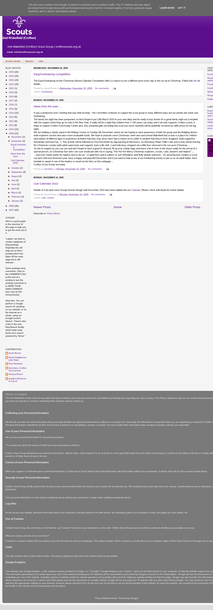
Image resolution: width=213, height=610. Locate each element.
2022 (12, 84)
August (15, 176)
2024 (12, 76)
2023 (12, 80)
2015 (12, 109)
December (16, 137)
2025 (12, 72)
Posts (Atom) (53, 213)
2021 (12, 88)
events (50, 198)
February (16, 196)
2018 (12, 96)
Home (118, 207)
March (14, 192)
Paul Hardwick (16, 364)
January (15, 201)
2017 (12, 100)
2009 (12, 133)
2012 (12, 121)
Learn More (167, 8)
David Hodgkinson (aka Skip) (18, 358)
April (13, 188)
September (17, 172)
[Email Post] (114, 88)
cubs (40, 61)
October (15, 168)
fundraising (46, 92)
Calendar (135, 190)
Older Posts (192, 207)
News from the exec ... (48, 106)
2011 (11, 125)
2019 (12, 92)
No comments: (102, 88)
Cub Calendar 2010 (46, 183)
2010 (12, 129)
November (16, 141)
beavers (29, 61)
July (13, 180)
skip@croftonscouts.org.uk (17, 379)
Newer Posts (42, 207)
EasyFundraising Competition (52, 74)
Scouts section (12, 61)
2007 (12, 210)
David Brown (15, 353)
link (195, 81)
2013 (12, 117)
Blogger (134, 598)
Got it (182, 8)
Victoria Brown (16, 374)
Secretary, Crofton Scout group (18, 369)
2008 (12, 206)
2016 (12, 105)
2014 (12, 113)
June (14, 184)
